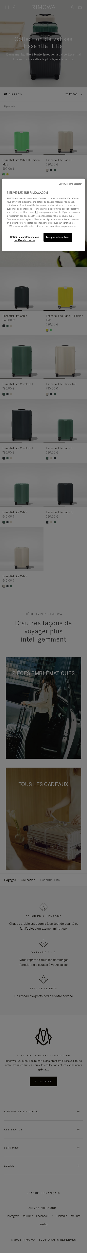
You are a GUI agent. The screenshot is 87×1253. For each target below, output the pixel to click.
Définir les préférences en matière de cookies (24, 238)
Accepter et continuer (58, 237)
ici (36, 212)
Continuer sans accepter (70, 183)
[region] (43, 214)
